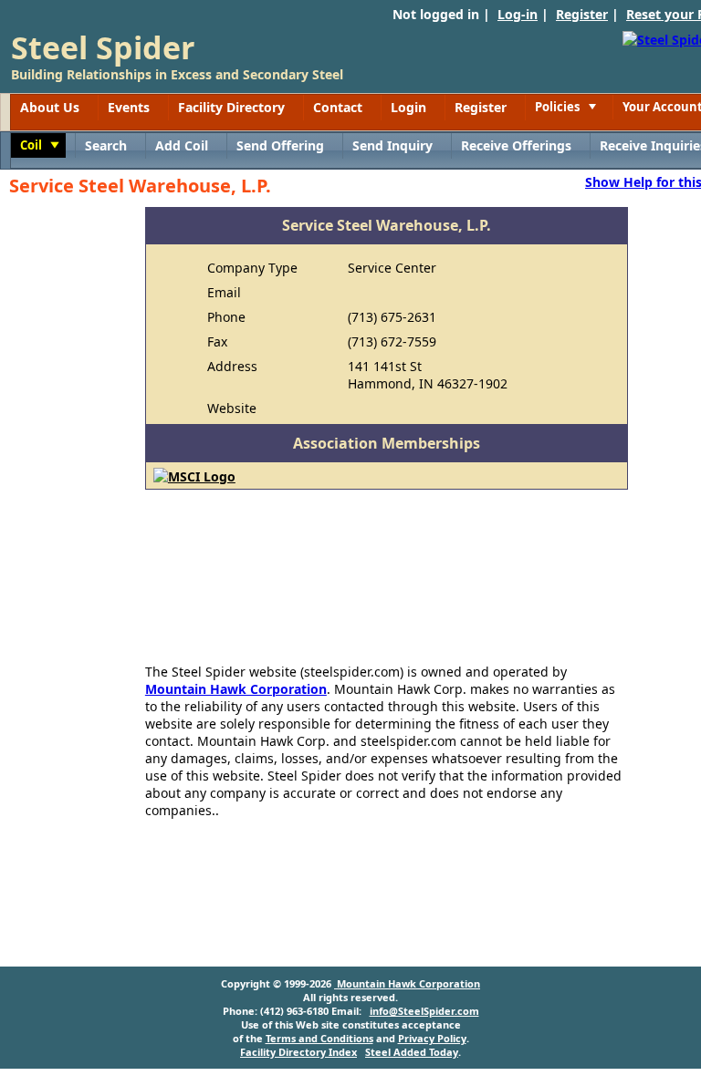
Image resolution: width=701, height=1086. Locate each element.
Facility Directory (231, 107)
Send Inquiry (392, 145)
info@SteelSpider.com (424, 1011)
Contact (337, 107)
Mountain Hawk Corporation (236, 689)
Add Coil (181, 145)
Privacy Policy (432, 1038)
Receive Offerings (516, 145)
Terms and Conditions (319, 1038)
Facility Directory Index (298, 1052)
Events (129, 107)
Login (408, 107)
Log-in (517, 14)
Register (582, 14)
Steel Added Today (411, 1052)
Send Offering (280, 145)
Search (106, 145)
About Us (49, 107)
